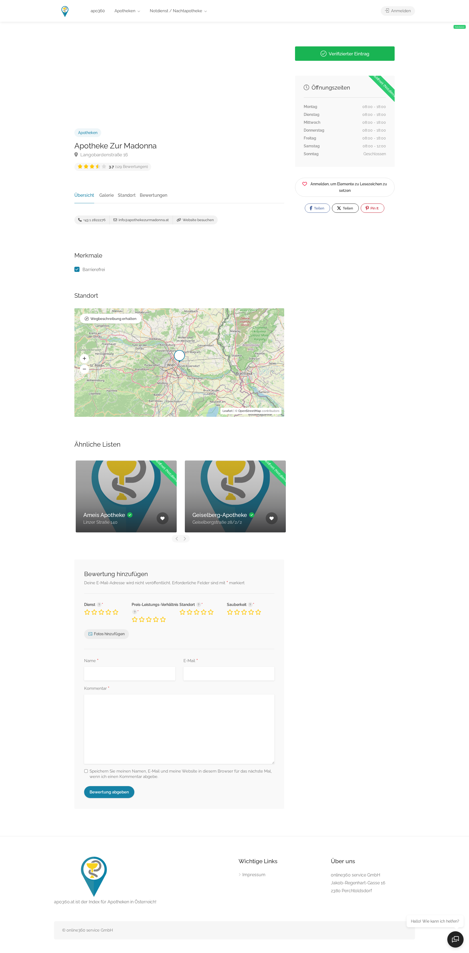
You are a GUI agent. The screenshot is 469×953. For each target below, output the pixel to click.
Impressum (253, 874)
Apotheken (125, 10)
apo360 (98, 10)
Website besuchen (198, 220)
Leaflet (228, 411)
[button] (84, 358)
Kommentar (96, 688)
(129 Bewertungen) (128, 166)
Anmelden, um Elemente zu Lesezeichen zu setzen (348, 187)
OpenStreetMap (249, 411)
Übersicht (84, 195)
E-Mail (190, 661)
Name (91, 661)
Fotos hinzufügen (109, 634)
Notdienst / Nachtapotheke (176, 10)
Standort (127, 195)
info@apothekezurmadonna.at (143, 220)
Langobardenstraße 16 (103, 154)
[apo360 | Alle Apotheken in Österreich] (65, 11)
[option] (156, 496)
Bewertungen (153, 195)
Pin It (374, 208)
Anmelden (400, 10)
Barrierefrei (94, 269)
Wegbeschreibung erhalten (113, 319)
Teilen (318, 208)
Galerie (106, 195)
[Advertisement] (179, 65)
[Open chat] (455, 939)
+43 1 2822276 (94, 220)
